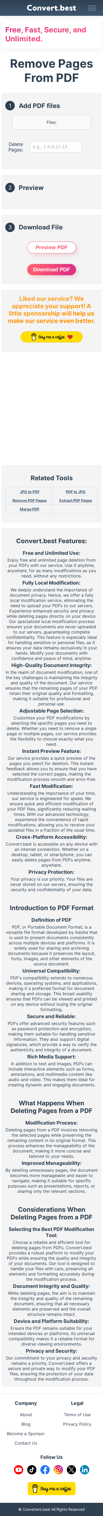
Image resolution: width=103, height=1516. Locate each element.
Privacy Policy (77, 1424)
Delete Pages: (15, 147)
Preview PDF (52, 247)
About (26, 1414)
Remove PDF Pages (29, 500)
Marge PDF (29, 509)
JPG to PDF (30, 491)
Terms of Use (77, 1414)
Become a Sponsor (26, 1433)
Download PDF (51, 269)
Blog (25, 1424)
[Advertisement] (51, 408)
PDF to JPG (76, 491)
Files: (51, 122)
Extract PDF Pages (75, 500)
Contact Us (26, 1443)
